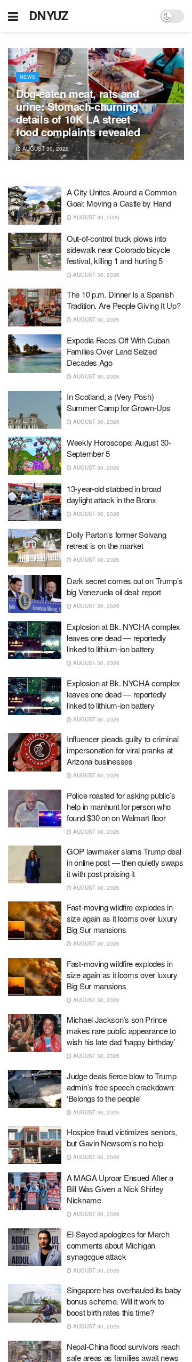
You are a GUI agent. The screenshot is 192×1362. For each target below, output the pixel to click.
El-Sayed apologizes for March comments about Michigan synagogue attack (118, 1245)
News (27, 76)
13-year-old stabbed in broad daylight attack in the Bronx (114, 494)
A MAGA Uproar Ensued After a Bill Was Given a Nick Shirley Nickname (120, 1188)
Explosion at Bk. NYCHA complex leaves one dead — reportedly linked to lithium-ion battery (123, 637)
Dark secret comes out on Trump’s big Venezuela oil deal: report (124, 586)
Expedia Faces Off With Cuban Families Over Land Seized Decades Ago (118, 351)
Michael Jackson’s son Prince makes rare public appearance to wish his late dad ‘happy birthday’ (121, 1030)
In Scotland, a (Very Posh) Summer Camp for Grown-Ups (119, 402)
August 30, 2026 (45, 148)
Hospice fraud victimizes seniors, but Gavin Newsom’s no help (122, 1137)
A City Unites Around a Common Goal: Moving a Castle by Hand (121, 197)
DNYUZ (49, 16)
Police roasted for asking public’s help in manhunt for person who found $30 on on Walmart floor (121, 806)
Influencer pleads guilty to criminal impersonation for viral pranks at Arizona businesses (122, 750)
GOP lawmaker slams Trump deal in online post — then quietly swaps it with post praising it (125, 862)
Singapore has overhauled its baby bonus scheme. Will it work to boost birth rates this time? (124, 1301)
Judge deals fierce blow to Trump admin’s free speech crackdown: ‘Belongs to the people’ (121, 1087)
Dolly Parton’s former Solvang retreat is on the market (116, 540)
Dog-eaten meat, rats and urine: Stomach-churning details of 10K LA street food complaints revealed (78, 113)
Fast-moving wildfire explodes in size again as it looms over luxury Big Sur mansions (122, 918)
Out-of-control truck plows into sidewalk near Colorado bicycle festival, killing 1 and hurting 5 (118, 249)
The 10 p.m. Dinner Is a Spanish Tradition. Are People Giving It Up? (124, 300)
